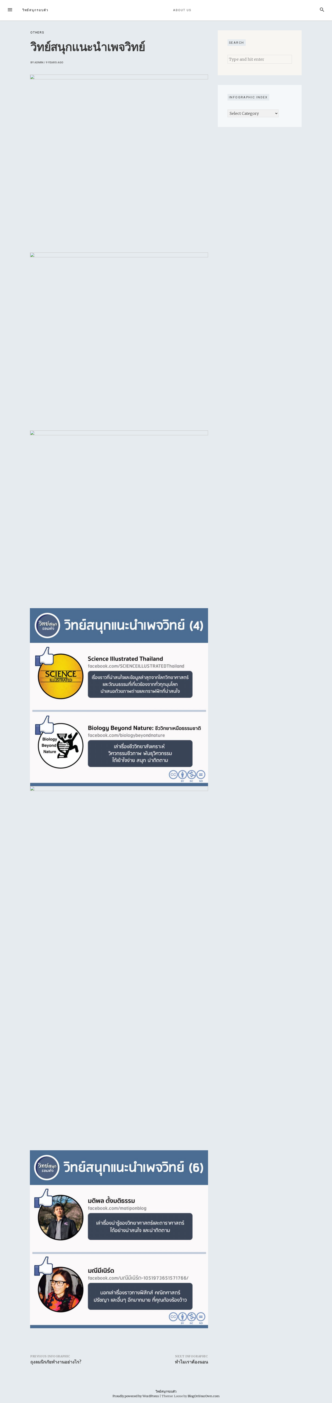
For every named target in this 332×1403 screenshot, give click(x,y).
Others (37, 32)
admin (39, 62)
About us (182, 10)
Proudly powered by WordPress (136, 1396)
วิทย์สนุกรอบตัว (35, 10)
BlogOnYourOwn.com (203, 1396)
